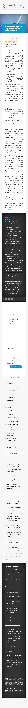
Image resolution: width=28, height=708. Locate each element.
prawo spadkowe (11, 417)
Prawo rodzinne (11, 414)
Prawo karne (10, 400)
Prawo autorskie (11, 390)
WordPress (14, 704)
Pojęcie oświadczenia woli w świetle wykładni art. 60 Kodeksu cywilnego (15, 501)
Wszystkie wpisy (11, 447)
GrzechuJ (9, 525)
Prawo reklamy (11, 411)
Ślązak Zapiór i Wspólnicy (12, 38)
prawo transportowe (12, 421)
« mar (6, 559)
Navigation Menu (14, 12)
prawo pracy (10, 407)
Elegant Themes (14, 702)
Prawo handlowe (11, 397)
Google (6, 299)
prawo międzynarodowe (13, 404)
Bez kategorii (10, 383)
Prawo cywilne (11, 394)
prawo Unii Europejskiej (13, 424)
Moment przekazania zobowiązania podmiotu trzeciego (13, 486)
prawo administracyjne (13, 387)
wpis (8, 444)
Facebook (9, 299)
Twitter (12, 299)
